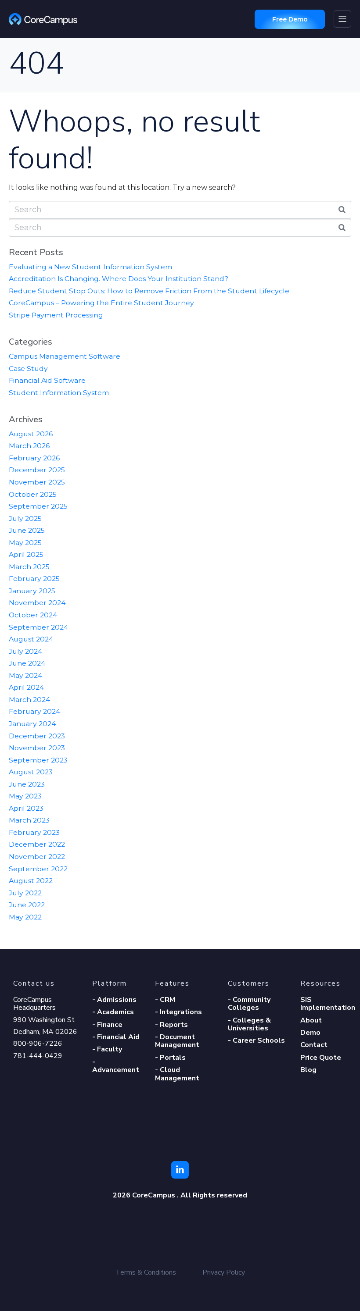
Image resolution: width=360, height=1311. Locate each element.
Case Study (28, 368)
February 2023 (34, 832)
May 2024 (25, 675)
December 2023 (37, 736)
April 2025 (26, 554)
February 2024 (34, 711)
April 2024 (26, 687)
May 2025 (25, 542)
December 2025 (37, 470)
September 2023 (38, 760)
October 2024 (33, 615)
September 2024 (38, 627)
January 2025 (32, 591)
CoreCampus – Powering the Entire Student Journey (101, 303)
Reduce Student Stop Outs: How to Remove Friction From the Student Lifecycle (149, 291)
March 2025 (29, 567)
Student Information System (59, 392)
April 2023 (26, 808)
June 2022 (27, 905)
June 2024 (27, 663)
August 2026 (31, 434)
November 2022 (37, 856)
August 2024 (31, 639)
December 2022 (37, 844)
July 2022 (25, 893)
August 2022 (31, 880)
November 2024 (37, 602)
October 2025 (33, 494)
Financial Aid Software (47, 380)
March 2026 (29, 446)
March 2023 (29, 820)
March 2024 (29, 699)
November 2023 (37, 748)
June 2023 (27, 784)
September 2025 (38, 506)
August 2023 (31, 772)
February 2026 (34, 458)
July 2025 (25, 518)
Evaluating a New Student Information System (90, 267)
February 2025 (34, 578)
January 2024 (32, 724)
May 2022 (25, 917)
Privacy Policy (223, 1272)
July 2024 (25, 651)
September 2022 (38, 869)
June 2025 (27, 530)
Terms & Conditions (145, 1272)
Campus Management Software (64, 356)
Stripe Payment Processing (56, 315)
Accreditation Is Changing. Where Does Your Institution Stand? (118, 278)
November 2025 (37, 482)
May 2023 (25, 796)
